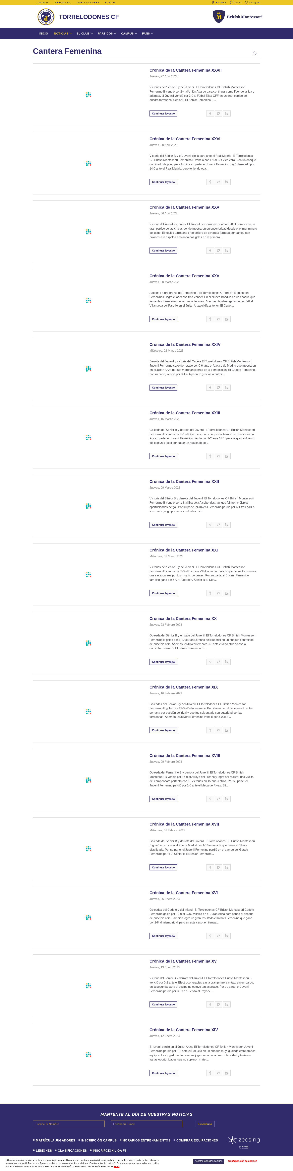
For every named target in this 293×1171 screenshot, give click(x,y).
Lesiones (44, 1150)
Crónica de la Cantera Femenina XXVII (185, 70)
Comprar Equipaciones (197, 1140)
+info (116, 1166)
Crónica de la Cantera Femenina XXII (184, 481)
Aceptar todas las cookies (208, 1161)
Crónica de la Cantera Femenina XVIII (184, 755)
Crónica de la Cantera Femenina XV (183, 961)
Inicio (43, 33)
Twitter (237, 2)
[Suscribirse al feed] (255, 52)
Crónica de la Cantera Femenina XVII (184, 824)
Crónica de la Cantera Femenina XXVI (184, 139)
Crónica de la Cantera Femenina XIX (183, 687)
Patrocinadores (88, 2)
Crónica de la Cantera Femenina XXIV (184, 344)
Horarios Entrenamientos (147, 1140)
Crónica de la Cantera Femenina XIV (183, 1030)
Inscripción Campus (99, 1140)
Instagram (254, 2)
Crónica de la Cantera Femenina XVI (183, 893)
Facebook (221, 2)
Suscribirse (205, 1124)
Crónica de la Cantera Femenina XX (183, 618)
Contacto (42, 2)
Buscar (110, 2)
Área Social (63, 2)
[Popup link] (88, 95)
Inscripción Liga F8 (110, 1150)
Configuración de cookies (242, 1161)
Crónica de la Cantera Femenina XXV (184, 207)
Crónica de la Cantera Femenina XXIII (184, 413)
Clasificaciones (72, 1150)
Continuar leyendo (163, 113)
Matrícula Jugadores (55, 1140)
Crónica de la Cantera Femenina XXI (183, 550)
